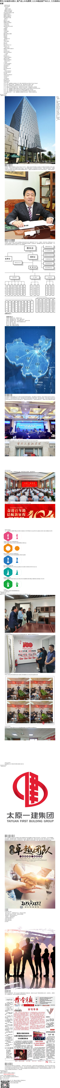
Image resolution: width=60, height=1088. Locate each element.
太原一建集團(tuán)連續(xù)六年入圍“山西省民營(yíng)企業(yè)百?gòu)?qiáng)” (22, 83)
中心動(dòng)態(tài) (7, 63)
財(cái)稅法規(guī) (7, 72)
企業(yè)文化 (6, 47)
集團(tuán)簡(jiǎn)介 (8, 10)
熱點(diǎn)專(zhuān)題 (8, 26)
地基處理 (5, 37)
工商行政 (5, 77)
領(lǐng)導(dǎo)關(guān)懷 (9, 12)
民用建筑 (5, 30)
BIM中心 (5, 69)
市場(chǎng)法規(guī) (8, 74)
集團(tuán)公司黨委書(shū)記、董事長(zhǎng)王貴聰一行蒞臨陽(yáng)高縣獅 (22, 87)
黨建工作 (5, 39)
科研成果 (5, 67)
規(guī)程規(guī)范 (7, 68)
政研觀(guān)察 (7, 80)
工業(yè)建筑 (6, 31)
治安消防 (5, 73)
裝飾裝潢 (5, 36)
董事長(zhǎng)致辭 (8, 11)
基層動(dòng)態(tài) (7, 22)
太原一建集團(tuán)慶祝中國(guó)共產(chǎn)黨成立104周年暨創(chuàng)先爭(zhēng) (23, 88)
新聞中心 (6, 18)
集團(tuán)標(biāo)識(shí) (9, 48)
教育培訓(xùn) (6, 56)
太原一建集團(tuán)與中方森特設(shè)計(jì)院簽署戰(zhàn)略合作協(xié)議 (21, 90)
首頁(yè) (6, 7)
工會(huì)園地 (6, 41)
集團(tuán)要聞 (7, 21)
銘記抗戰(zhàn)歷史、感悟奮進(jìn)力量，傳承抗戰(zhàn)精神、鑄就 (20, 84)
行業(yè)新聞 (6, 82)
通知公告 (5, 20)
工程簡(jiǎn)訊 (6, 25)
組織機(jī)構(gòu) (7, 13)
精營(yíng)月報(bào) (8, 52)
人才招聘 (5, 54)
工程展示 (6, 27)
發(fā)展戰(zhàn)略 (7, 17)
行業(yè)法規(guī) (7, 70)
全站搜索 (5, 93)
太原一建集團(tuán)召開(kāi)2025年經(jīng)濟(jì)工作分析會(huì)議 (19, 85)
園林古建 (5, 35)
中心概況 (5, 62)
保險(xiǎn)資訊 (6, 58)
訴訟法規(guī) (6, 79)
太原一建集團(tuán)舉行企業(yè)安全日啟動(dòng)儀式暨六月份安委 (20, 89)
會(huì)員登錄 (7, 6)
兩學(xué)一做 (6, 46)
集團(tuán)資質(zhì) (7, 15)
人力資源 (6, 53)
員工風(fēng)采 (7, 51)
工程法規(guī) (6, 75)
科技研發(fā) (6, 66)
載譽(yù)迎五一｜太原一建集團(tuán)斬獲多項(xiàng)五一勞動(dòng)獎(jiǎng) (22, 92)
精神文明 (5, 43)
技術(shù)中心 (7, 61)
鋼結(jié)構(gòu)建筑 (8, 33)
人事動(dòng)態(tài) (7, 57)
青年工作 (5, 42)
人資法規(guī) (6, 78)
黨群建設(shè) (7, 38)
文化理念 (5, 49)
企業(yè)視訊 (6, 23)
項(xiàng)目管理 (7, 64)
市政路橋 (5, 32)
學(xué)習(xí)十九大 (7, 44)
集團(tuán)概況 (8, 8)
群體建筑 (5, 28)
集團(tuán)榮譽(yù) (7, 16)
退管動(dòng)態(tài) (7, 59)
